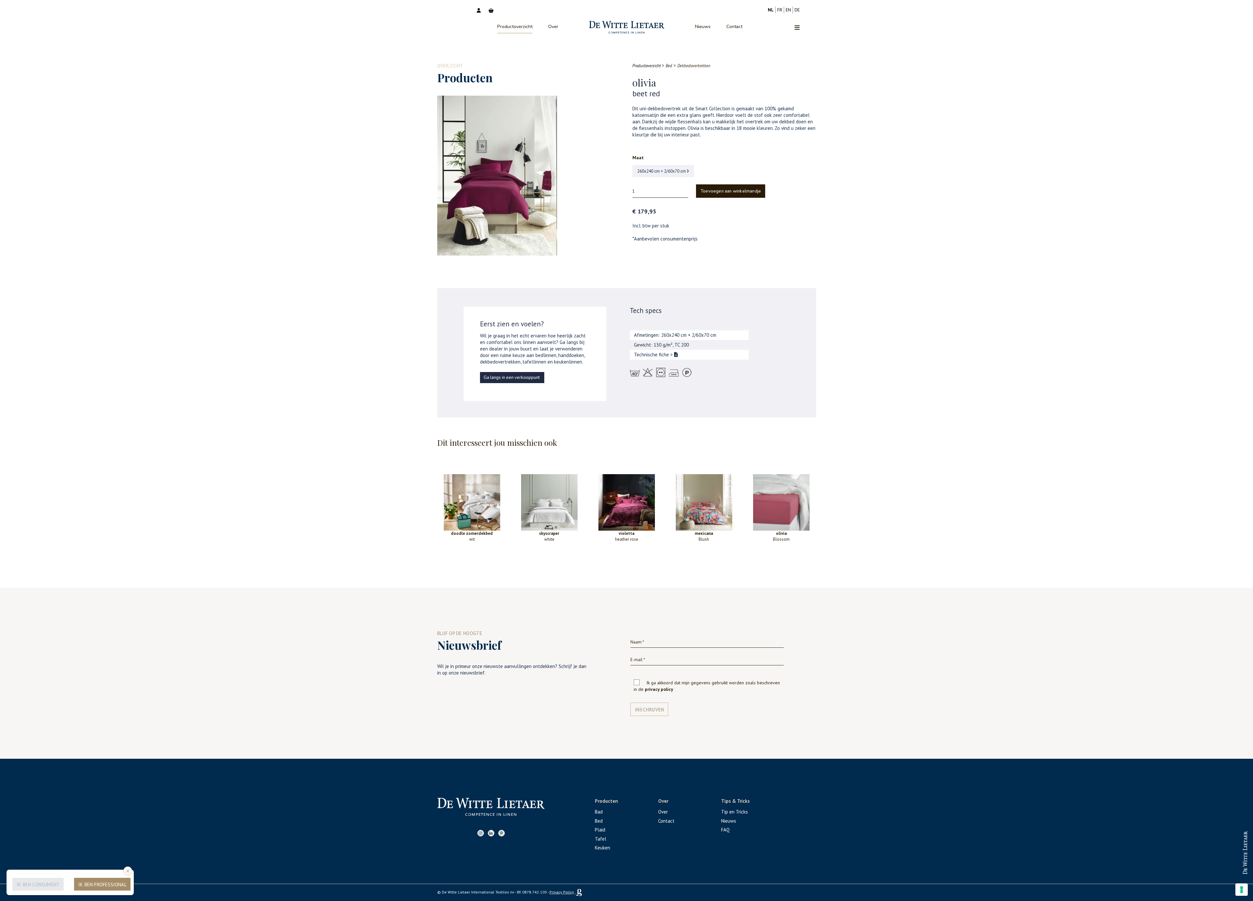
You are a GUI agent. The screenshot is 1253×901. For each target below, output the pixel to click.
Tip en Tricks (734, 812)
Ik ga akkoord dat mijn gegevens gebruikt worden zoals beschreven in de (707, 686)
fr (779, 10)
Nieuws (703, 26)
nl (771, 10)
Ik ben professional (102, 884)
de (797, 10)
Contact (734, 26)
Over (553, 26)
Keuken (602, 848)
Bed (599, 821)
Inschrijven (649, 710)
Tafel (600, 839)
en (788, 10)
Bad (599, 812)
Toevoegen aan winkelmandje (731, 191)
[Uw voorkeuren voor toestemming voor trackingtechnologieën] (1241, 889)
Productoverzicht (515, 26)
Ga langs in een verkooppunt (512, 378)
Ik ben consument (38, 884)
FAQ (725, 830)
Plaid (600, 830)
